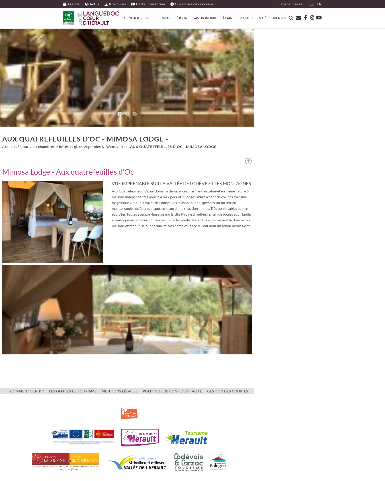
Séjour (181, 18)
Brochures (117, 4)
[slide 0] (119, 114)
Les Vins (163, 18)
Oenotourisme (137, 18)
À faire (228, 18)
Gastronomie (204, 18)
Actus (94, 4)
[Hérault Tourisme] (186, 437)
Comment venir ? (27, 391)
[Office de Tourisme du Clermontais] (218, 461)
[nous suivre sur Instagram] (311, 18)
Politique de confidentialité (172, 391)
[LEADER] (82, 437)
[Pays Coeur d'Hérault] (129, 412)
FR (311, 4)
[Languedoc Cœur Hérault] (91, 18)
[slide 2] (134, 114)
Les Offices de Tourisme (73, 391)
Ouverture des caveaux (194, 4)
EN (319, 4)
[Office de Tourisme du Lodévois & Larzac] (188, 461)
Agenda (73, 4)
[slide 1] (127, 114)
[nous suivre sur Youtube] (318, 18)
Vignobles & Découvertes (263, 18)
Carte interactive (150, 4)
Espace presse (291, 4)
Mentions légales (120, 391)
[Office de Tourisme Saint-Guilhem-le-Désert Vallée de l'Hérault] (137, 461)
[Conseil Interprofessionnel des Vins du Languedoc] (65, 461)
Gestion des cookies (227, 391)
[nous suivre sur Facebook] (303, 18)
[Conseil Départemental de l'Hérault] (140, 437)
